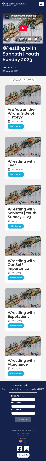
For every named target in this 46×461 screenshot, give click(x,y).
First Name (16, 403)
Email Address (18, 396)
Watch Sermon (16, 126)
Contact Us (23, 455)
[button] (41, 4)
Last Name (16, 409)
